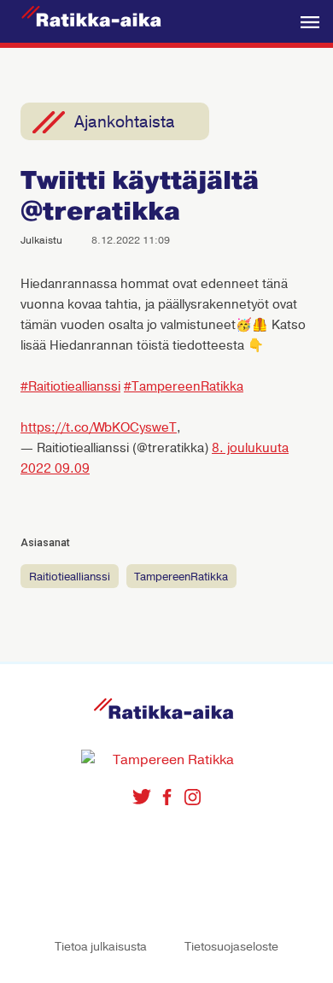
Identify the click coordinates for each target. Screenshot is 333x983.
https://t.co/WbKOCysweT (98, 427)
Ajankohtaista (124, 122)
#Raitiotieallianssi (70, 386)
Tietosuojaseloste (231, 947)
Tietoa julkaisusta (101, 947)
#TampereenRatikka (183, 386)
